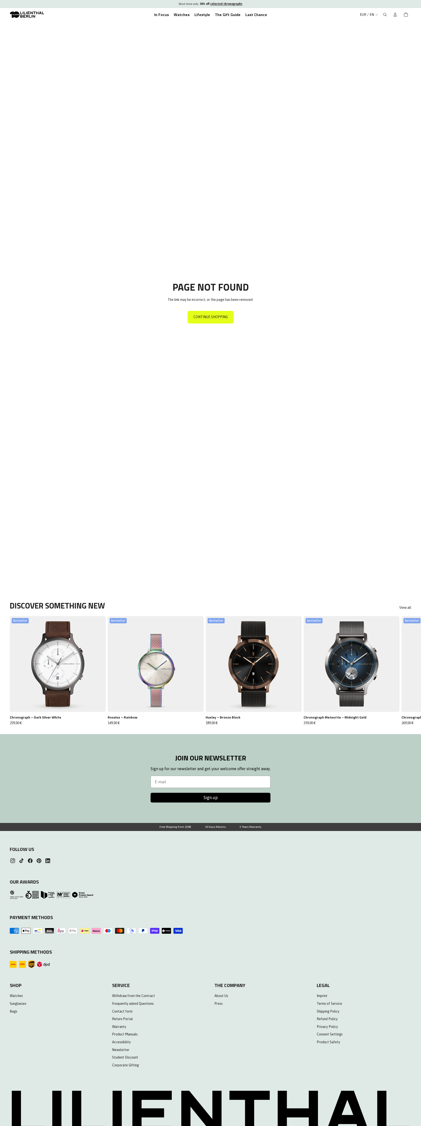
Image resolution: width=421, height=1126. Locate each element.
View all (405, 607)
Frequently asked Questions (133, 1004)
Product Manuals (125, 1034)
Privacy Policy (327, 1026)
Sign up (210, 797)
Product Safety (328, 1042)
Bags (13, 1011)
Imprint (322, 996)
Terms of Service (329, 1004)
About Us (221, 996)
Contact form (122, 1011)
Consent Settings (330, 1034)
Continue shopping (210, 317)
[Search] (385, 14)
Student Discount (125, 1057)
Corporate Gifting (125, 1065)
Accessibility (121, 1042)
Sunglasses (18, 1004)
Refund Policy (327, 1019)
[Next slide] (406, 670)
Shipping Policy (328, 1011)
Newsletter (120, 1050)
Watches (16, 996)
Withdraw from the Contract (133, 996)
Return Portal (122, 1019)
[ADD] (99, 704)
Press (218, 1004)
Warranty (119, 1026)
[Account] (395, 14)
